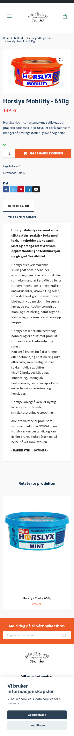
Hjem (6, 38)
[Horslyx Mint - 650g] (37, 544)
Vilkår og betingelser (37, 676)
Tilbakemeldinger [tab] (22, 217)
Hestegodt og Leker (40, 38)
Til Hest (18, 38)
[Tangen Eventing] (37, 16)
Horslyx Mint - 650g (37, 598)
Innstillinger (37, 725)
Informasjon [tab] (18, 206)
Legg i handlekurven (46, 153)
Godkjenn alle (37, 714)
